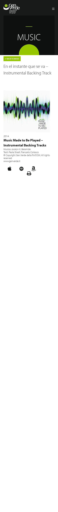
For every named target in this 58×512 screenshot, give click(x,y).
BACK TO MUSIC (12, 59)
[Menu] (53, 9)
